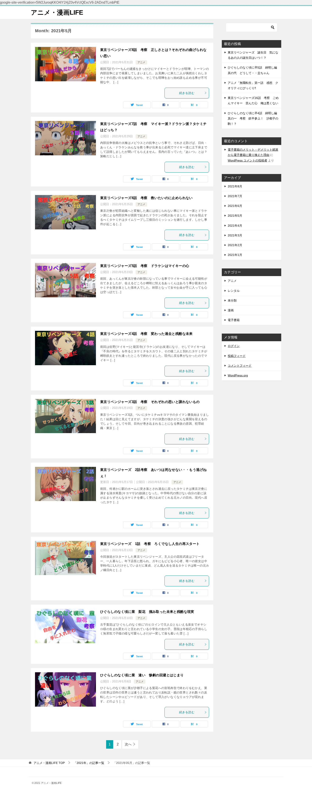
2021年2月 (235, 245)
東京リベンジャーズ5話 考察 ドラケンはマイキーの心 (144, 266)
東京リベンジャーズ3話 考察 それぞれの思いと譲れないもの (150, 402)
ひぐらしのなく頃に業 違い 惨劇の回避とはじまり (142, 675)
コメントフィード (240, 365)
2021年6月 (235, 206)
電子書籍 (234, 320)
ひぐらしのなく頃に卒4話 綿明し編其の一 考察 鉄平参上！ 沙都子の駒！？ (253, 118)
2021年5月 (235, 215)
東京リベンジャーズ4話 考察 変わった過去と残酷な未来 (146, 333)
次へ (128, 744)
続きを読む (186, 93)
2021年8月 (235, 186)
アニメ (141, 62)
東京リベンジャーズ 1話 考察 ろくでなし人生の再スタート (150, 544)
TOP (49, 763)
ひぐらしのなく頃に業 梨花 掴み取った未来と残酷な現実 (147, 611)
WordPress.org (238, 375)
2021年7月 (235, 196)
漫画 (231, 310)
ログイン (234, 346)
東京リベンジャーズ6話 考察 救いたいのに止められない (146, 198)
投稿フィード (237, 356)
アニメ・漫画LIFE (57, 12)
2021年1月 (235, 255)
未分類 (232, 300)
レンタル (234, 290)
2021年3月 (235, 235)
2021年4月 (235, 225)
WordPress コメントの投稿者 (247, 160)
